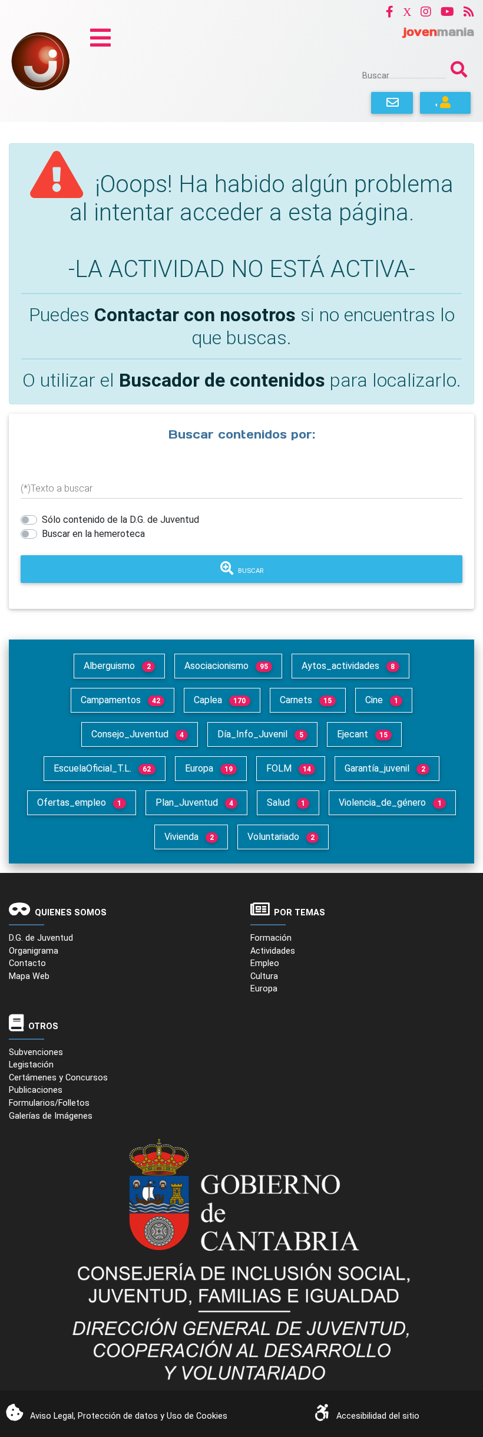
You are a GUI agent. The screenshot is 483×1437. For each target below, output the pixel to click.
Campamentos (120, 700)
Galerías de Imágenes (50, 1116)
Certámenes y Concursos (58, 1078)
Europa (209, 768)
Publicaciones (35, 1090)
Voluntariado (281, 836)
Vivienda (189, 836)
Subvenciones (36, 1052)
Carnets (306, 700)
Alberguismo (117, 665)
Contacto (27, 963)
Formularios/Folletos (49, 1103)
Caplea (220, 700)
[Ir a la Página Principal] (40, 60)
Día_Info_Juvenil (260, 734)
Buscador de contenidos (222, 380)
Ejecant (362, 734)
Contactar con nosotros (195, 315)
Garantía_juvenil (385, 768)
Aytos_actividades (348, 665)
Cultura (264, 976)
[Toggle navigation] (100, 38)
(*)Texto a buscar (56, 488)
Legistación (31, 1065)
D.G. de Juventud (41, 938)
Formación (271, 938)
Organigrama (33, 951)
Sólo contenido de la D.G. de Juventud (120, 519)
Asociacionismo (226, 665)
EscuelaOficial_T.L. (102, 768)
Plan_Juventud (194, 802)
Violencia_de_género (390, 802)
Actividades (272, 951)
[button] (389, 11)
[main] (241, 376)
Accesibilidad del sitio (377, 1416)
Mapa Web (29, 976)
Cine (381, 700)
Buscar (375, 75)
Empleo (264, 963)
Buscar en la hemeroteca (93, 533)
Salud (286, 802)
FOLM (288, 768)
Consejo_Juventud (137, 734)
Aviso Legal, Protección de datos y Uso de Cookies (128, 1416)
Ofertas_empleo (79, 802)
